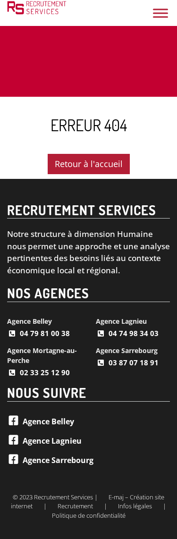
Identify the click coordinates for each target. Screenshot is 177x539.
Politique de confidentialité (89, 515)
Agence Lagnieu (121, 321)
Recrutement (75, 506)
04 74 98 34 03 (134, 333)
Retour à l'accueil (89, 163)
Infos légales (135, 506)
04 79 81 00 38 (45, 333)
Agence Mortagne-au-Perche (42, 355)
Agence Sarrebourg (127, 350)
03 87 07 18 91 (134, 362)
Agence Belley (29, 321)
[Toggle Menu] (160, 12)
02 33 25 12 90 (45, 372)
